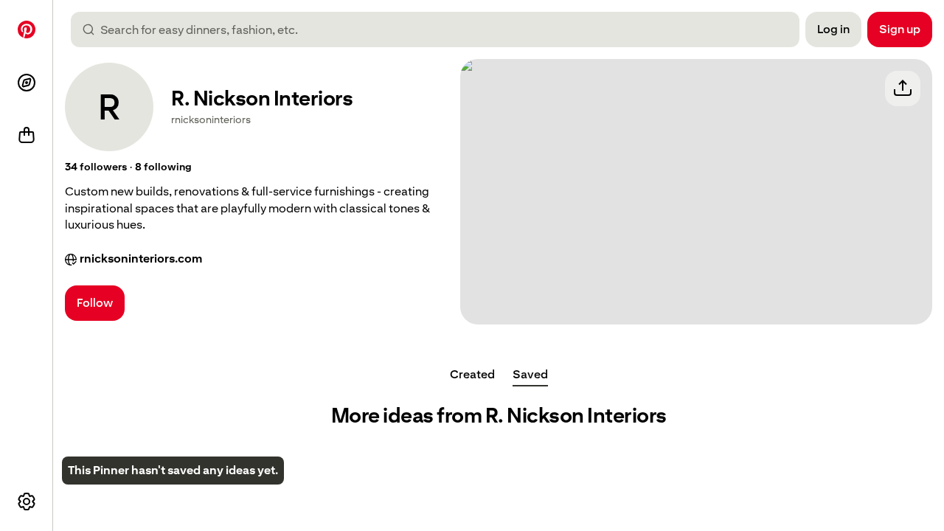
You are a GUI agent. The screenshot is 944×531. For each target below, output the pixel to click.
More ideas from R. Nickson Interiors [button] (499, 415)
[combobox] (441, 29)
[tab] (472, 374)
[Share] (902, 88)
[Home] (26, 29)
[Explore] (26, 82)
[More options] (26, 501)
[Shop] (26, 135)
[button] (96, 167)
